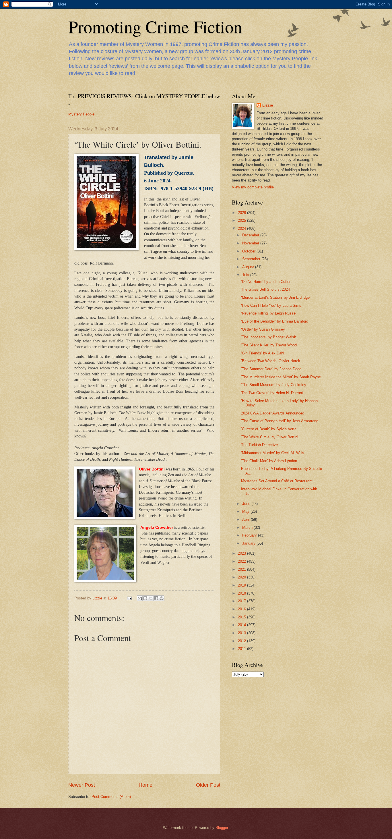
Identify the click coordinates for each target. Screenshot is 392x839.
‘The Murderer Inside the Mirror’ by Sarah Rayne (281, 377)
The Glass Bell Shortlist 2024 (265, 289)
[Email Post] (129, 598)
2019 (242, 585)
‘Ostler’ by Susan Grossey (263, 329)
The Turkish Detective (259, 445)
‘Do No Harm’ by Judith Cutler (265, 281)
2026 (242, 213)
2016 (242, 609)
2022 (242, 561)
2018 (242, 593)
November (251, 243)
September (251, 259)
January (249, 543)
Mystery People (81, 114)
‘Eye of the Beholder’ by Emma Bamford (274, 321)
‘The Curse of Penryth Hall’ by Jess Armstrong (279, 421)
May (246, 511)
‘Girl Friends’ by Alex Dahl (262, 353)
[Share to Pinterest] (161, 598)
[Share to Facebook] (156, 598)
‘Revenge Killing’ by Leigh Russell (269, 313)
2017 (242, 601)
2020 (242, 577)
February (250, 535)
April (246, 519)
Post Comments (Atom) (111, 796)
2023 (242, 553)
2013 (242, 633)
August (248, 267)
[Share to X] (151, 598)
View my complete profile (253, 187)
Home (145, 785)
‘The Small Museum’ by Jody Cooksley (273, 385)
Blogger (222, 828)
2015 (242, 617)
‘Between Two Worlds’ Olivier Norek (270, 361)
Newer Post (81, 785)
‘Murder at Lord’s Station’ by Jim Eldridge (275, 297)
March (248, 527)
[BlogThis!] (145, 598)
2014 (242, 625)
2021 (242, 569)
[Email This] (140, 598)
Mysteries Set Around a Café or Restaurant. (277, 481)
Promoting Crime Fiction (155, 26)
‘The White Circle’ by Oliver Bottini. (270, 437)
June (246, 504)
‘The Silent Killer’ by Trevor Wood (269, 345)
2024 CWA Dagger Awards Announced (272, 413)
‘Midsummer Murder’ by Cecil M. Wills (272, 453)
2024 (242, 228)
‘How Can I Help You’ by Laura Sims (271, 305)
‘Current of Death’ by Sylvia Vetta (268, 429)
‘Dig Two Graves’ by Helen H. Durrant (272, 393)
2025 (242, 220)
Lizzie (267, 105)
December (251, 235)
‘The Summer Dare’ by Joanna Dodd (271, 369)
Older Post (208, 785)
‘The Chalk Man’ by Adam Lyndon (269, 461)
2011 (242, 649)
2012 (242, 641)
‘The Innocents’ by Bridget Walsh (268, 337)
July (246, 275)
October (249, 251)
